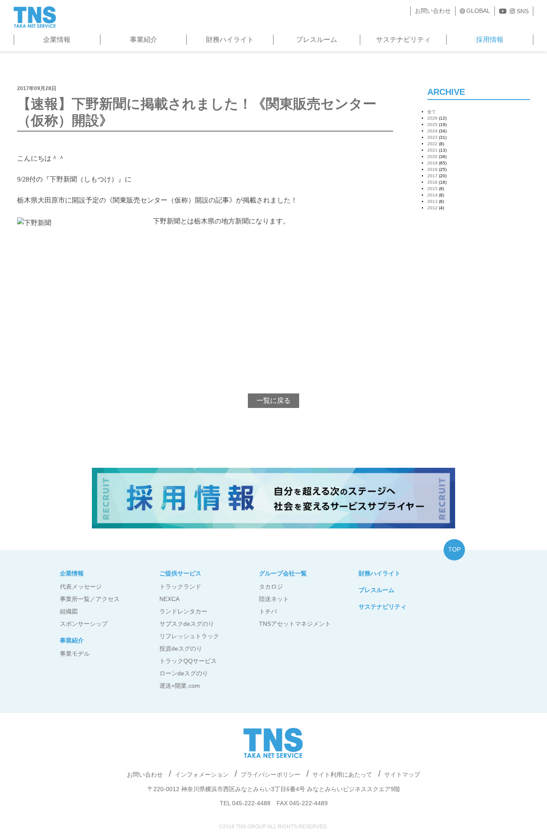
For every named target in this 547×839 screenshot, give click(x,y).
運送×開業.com (179, 685)
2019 (432, 163)
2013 (432, 201)
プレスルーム (316, 39)
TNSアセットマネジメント (295, 623)
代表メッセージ (81, 586)
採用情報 (489, 39)
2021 (432, 150)
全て (431, 111)
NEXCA (169, 599)
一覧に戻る (273, 400)
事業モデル (75, 653)
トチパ (268, 611)
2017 (432, 175)
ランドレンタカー (183, 611)
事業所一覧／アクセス (90, 599)
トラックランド (180, 586)
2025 (432, 124)
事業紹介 (143, 39)
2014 (432, 195)
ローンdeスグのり (183, 673)
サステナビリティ (403, 39)
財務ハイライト (230, 39)
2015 (432, 188)
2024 (432, 131)
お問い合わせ (433, 10)
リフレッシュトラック (189, 636)
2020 (432, 156)
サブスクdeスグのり (186, 623)
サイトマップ (402, 774)
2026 (432, 118)
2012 (432, 207)
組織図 (69, 611)
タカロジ (271, 586)
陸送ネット (274, 599)
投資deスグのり (180, 648)
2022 (432, 143)
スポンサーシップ (84, 623)
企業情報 (57, 39)
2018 (432, 169)
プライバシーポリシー (270, 774)
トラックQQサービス (188, 660)
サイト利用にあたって (342, 774)
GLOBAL (478, 10)
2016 (432, 182)
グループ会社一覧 (283, 573)
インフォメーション (202, 774)
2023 (432, 137)
